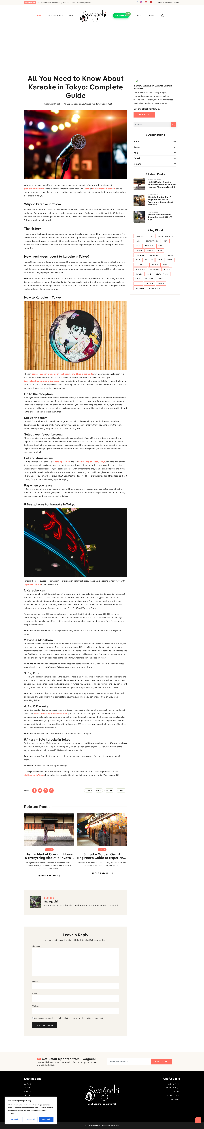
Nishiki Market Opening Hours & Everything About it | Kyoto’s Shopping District (49, 856)
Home (39, 16)
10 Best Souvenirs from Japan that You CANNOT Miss (160, 217)
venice (161, 283)
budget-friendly (165, 236)
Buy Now (144, 114)
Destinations (55, 16)
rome (149, 274)
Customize (15, 1119)
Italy (136, 152)
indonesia (140, 255)
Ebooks (151, 16)
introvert (168, 255)
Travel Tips (173, 1096)
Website (36, 1006)
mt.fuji (167, 269)
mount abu (155, 269)
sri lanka (149, 279)
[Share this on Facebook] (34, 790)
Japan (70, 104)
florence (149, 246)
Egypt (138, 246)
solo (76, 104)
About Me (174, 1084)
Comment (36, 946)
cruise (138, 241)
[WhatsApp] (51, 790)
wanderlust (107, 104)
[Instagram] (45, 790)
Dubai (137, 158)
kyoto (169, 260)
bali (151, 236)
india (160, 250)
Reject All (31, 1119)
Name (35, 981)
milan (164, 264)
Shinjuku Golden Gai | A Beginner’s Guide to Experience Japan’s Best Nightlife (102, 856)
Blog (71, 16)
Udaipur (149, 283)
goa (160, 246)
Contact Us (173, 1088)
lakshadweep (142, 264)
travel (88, 104)
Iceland (138, 164)
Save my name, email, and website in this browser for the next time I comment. (68, 1018)
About (138, 16)
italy (138, 260)
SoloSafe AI (121, 16)
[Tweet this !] (40, 790)
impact (150, 250)
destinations (152, 241)
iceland (139, 250)
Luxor (155, 264)
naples (139, 274)
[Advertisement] (102, 44)
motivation (140, 269)
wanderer (96, 104)
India (136, 141)
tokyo (81, 104)
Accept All (46, 1119)
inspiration (154, 255)
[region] (31, 1110)
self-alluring (162, 274)
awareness (140, 236)
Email (35, 993)
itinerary (148, 260)
